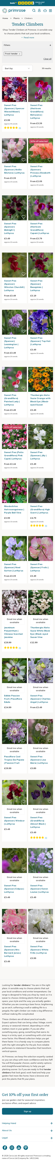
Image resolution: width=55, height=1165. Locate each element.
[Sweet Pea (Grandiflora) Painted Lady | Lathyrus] (14, 365)
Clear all (47, 58)
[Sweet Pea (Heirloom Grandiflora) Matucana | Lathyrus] (40, 75)
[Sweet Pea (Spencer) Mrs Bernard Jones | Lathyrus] (14, 907)
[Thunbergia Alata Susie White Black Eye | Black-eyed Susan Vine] (40, 588)
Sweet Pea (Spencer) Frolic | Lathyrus (39, 567)
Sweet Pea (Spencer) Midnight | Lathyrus (10, 228)
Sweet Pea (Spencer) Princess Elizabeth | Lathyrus (40, 171)
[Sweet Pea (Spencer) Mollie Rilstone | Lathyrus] (14, 136)
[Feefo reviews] (27, 3)
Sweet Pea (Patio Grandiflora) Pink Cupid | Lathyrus (13, 455)
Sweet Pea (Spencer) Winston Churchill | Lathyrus (14, 285)
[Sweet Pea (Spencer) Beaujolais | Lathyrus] (40, 251)
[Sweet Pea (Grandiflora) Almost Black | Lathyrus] (40, 778)
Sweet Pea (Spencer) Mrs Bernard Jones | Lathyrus (12, 951)
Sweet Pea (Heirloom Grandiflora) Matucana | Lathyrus (37, 111)
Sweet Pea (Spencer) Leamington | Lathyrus (11, 343)
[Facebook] (5, 1147)
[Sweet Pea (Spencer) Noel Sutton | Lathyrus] (14, 534)
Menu (51, 11)
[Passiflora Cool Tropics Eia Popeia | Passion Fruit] (14, 717)
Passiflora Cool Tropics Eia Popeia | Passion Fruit (14, 759)
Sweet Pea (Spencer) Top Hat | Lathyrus (40, 341)
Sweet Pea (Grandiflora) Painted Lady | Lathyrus (12, 400)
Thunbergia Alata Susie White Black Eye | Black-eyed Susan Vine (40, 632)
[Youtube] (19, 1147)
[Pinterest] (26, 1147)
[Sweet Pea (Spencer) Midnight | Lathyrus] (14, 193)
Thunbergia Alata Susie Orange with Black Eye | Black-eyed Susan (40, 400)
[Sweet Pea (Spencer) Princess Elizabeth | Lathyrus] (40, 136)
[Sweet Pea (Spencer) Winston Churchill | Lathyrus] (14, 251)
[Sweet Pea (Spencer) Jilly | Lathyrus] (40, 422)
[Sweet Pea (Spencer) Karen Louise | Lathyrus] (40, 846)
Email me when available (14, 621)
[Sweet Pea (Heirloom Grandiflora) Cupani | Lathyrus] (40, 193)
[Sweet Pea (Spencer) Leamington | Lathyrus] (14, 308)
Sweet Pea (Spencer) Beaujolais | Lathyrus (36, 285)
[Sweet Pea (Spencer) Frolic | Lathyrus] (40, 534)
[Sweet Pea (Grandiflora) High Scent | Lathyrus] (40, 476)
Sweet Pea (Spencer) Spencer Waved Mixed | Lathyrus (14, 110)
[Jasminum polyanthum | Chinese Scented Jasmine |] (14, 588)
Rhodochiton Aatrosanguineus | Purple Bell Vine (14, 509)
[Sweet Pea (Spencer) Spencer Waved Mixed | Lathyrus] (14, 75)
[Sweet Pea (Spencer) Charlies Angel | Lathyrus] (40, 656)
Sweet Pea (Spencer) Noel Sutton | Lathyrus (13, 567)
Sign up (27, 1111)
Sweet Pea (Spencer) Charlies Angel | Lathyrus (40, 698)
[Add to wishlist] (23, 99)
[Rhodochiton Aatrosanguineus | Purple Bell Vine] (14, 476)
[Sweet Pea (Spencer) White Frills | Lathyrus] (40, 907)
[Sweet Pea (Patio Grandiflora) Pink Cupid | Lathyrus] (14, 422)
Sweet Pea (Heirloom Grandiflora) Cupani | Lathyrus (39, 228)
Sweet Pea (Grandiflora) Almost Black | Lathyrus (38, 822)
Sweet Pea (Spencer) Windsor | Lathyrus (14, 820)
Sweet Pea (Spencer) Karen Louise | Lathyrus (39, 888)
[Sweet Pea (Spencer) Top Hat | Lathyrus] (40, 308)
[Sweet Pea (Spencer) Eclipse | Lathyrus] (14, 846)
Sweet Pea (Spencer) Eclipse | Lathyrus (14, 888)
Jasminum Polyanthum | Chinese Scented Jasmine (13, 632)
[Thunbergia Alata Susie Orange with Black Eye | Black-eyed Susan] (40, 365)
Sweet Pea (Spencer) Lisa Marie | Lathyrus (39, 759)
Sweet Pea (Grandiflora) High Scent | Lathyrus (40, 509)
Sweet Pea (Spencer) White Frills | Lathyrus (39, 949)
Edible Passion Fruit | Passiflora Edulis (13, 698)
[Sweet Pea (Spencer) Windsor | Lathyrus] (14, 778)
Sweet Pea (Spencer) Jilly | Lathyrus (38, 455)
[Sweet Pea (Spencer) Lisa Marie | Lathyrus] (40, 717)
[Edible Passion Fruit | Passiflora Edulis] (14, 656)
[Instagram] (12, 1147)
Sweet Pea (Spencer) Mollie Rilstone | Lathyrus (14, 169)
